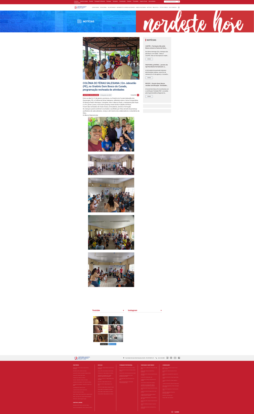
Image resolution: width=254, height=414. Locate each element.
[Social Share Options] (129, 331)
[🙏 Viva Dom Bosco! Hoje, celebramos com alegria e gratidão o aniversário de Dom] (153, 340)
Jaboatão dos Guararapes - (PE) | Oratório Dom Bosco (82, 382)
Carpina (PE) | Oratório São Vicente (79, 375)
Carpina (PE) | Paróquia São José (146, 377)
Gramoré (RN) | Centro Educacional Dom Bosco (127, 373)
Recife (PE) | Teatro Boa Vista (167, 395)
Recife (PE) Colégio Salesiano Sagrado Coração (106, 387)
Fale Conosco (172, 7)
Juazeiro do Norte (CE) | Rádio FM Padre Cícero (171, 383)
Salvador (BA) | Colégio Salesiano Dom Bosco (105, 391)
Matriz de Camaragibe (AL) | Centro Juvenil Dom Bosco (82, 407)
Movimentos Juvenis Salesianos (126, 7)
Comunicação (122, 1)
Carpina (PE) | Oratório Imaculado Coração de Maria (82, 373)
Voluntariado (112, 7)
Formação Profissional (100, 1)
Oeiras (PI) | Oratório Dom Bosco (78, 392)
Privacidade (135, 1)
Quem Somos (95, 7)
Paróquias (108, 1)
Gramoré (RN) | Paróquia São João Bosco (148, 382)
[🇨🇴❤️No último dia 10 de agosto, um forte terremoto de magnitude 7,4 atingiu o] (136, 324)
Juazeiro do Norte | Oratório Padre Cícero (80, 389)
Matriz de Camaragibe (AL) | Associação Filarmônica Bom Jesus (126, 382)
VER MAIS (149, 77)
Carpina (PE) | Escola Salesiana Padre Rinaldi (105, 370)
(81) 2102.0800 (161, 358)
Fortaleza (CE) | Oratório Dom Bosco (79, 377)
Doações (129, 1)
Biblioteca (156, 7)
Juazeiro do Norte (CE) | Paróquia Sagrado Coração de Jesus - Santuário (148, 395)
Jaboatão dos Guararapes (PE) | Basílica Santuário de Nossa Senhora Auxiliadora (148, 385)
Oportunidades (152, 1)
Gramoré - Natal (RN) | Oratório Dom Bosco (80, 379)
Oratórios (76, 1)
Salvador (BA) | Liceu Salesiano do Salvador (105, 389)
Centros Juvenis (84, 1)
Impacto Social (143, 1)
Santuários (115, 1)
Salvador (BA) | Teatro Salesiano (168, 397)
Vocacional (103, 7)
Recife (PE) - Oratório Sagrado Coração (79, 398)
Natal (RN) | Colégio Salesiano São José (104, 381)
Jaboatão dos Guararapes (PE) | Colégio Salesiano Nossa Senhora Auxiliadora (104, 376)
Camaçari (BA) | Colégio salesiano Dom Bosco (105, 393)
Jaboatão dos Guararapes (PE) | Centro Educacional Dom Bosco (126, 376)
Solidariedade (77, 3)
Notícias (149, 7)
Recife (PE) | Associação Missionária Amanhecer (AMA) (169, 393)
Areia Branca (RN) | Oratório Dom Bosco (80, 370)
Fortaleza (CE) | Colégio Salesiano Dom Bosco (105, 373)
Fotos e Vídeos (164, 7)
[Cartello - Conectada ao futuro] (176, 412)
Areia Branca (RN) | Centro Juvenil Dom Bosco (81, 405)
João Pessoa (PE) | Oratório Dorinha (79, 387)
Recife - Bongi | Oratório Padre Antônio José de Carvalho (82, 394)
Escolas (91, 1)
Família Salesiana (141, 7)
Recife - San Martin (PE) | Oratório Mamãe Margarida (82, 396)
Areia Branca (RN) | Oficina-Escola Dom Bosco (127, 367)
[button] (178, 1)
